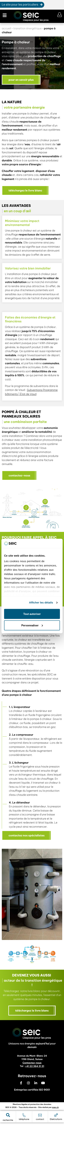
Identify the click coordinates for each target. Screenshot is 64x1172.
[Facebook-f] (21, 1083)
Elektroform (56, 1119)
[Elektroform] (56, 1115)
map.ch (55, 1107)
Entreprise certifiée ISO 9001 (32, 1089)
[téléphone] (24, 1115)
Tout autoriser (32, 613)
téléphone (24, 1119)
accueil (6, 28)
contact (40, 1119)
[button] (4, 15)
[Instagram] (28, 1083)
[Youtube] (43, 1083)
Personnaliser (30, 625)
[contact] (40, 1115)
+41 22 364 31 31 (34, 1066)
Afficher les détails (41, 602)
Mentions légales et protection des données (32, 1104)
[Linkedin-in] (36, 1083)
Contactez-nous (32, 1062)
